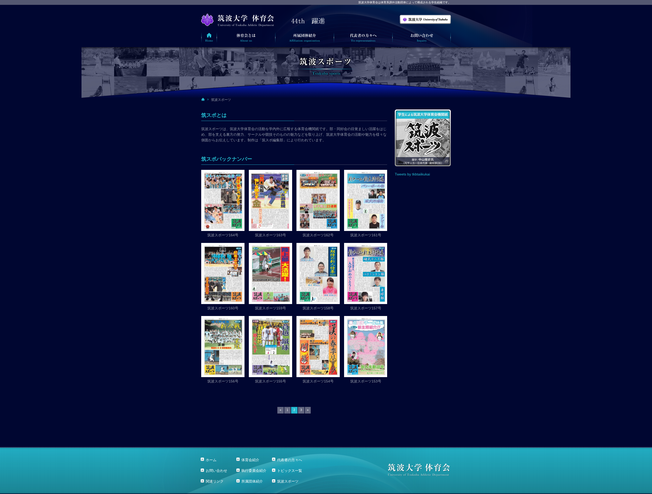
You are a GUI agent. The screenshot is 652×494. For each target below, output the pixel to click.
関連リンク (215, 481)
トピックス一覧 (289, 471)
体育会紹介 (250, 460)
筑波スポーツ (287, 481)
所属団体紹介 (252, 481)
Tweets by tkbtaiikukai (412, 174)
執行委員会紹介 (253, 471)
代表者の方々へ (289, 460)
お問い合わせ (216, 471)
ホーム (211, 460)
